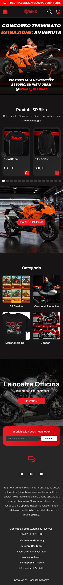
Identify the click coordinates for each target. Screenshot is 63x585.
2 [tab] (7, 181)
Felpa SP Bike (41, 159)
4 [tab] (15, 181)
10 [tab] (39, 181)
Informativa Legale (31, 557)
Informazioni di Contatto (31, 568)
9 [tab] (35, 181)
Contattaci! (31, 401)
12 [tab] (47, 181)
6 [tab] (23, 181)
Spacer (45, 342)
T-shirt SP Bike (11, 159)
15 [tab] (59, 181)
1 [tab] (3, 181)
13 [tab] (51, 181)
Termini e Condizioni (31, 546)
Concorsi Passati (45, 306)
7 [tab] (27, 181)
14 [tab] (55, 181)
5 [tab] (19, 181)
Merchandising (15, 342)
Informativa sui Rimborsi (31, 562)
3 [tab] (11, 181)
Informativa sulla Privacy (31, 540)
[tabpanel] (16, 151)
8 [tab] (31, 181)
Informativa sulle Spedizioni (31, 551)
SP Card (15, 306)
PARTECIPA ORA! (31, 222)
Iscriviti (49, 438)
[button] (49, 12)
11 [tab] (43, 181)
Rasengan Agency (39, 580)
